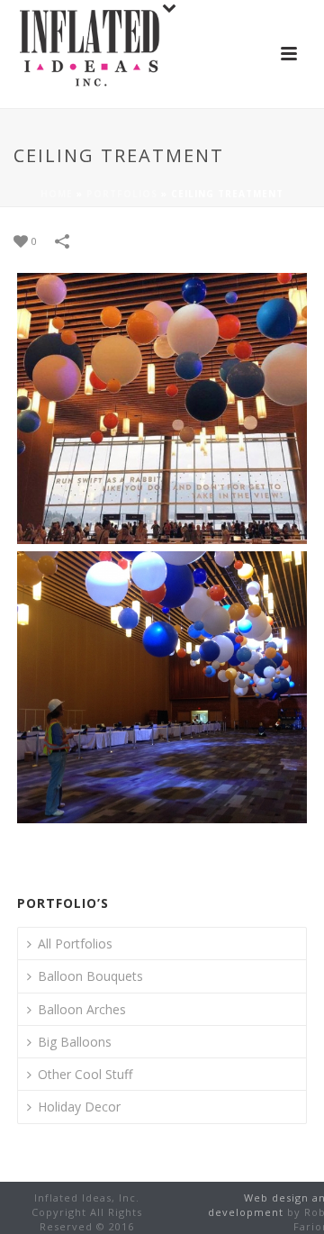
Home (56, 193)
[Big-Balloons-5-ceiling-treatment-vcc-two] (162, 409)
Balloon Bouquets (90, 975)
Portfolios (122, 193)
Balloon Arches (82, 1009)
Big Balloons (75, 1041)
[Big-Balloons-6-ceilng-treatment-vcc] (162, 687)
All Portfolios (75, 943)
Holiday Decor (79, 1106)
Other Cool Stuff (85, 1074)
